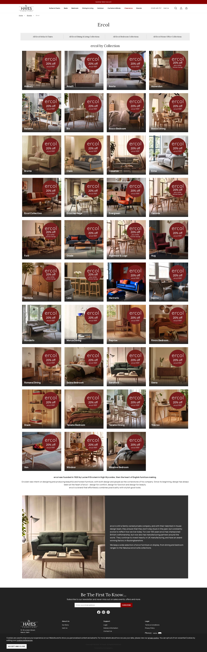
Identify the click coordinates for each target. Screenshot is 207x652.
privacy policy (153, 638)
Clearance (128, 8)
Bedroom (74, 8)
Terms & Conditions (152, 625)
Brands (139, 8)
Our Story (65, 625)
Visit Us (166, 8)
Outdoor (100, 8)
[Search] (176, 8)
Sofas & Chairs (54, 8)
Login (105, 625)
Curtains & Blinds (114, 8)
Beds (66, 8)
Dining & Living (87, 8)
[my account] (181, 8)
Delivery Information (111, 628)
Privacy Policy (150, 628)
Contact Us (108, 631)
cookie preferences (24, 640)
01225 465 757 (156, 8)
